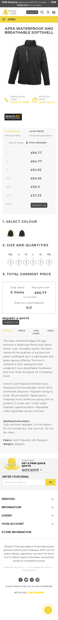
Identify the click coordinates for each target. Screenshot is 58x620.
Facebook (21, 580)
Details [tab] (7, 331)
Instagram (32, 580)
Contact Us (39, 205)
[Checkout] (54, 12)
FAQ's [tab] (51, 331)
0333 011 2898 (19, 102)
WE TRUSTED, (29, 592)
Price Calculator (38, 142)
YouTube (26, 580)
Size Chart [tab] (36, 332)
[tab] (17, 133)
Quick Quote (32, 12)
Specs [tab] (21, 331)
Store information (16, 532)
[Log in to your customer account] (48, 12)
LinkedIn (37, 580)
